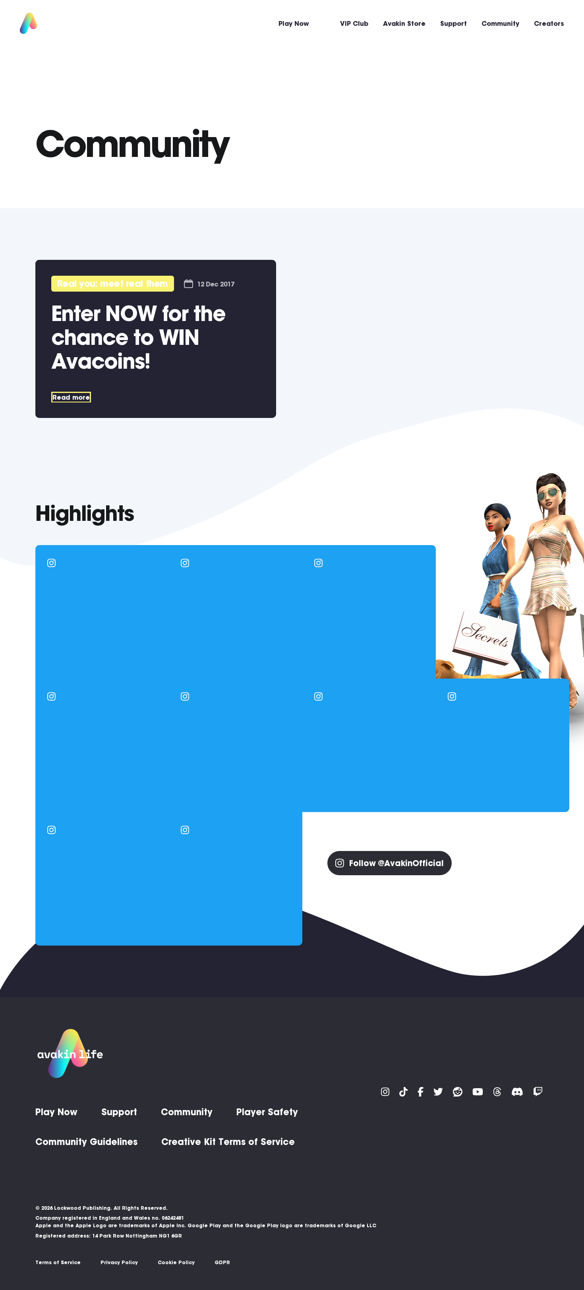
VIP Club (354, 23)
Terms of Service (58, 1262)
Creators (549, 23)
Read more (71, 397)
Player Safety (267, 1112)
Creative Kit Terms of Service (228, 1141)
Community (500, 23)
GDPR (222, 1262)
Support (453, 23)
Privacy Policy (119, 1262)
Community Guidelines (86, 1141)
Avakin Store (404, 23)
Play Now (293, 23)
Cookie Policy (176, 1262)
